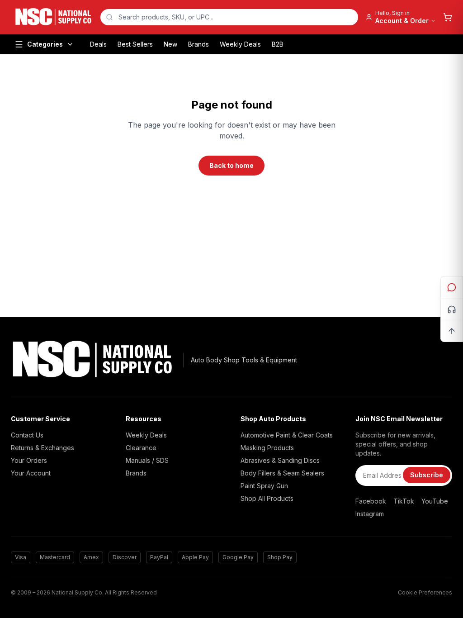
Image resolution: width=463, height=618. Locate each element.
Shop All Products (267, 498)
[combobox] (229, 17)
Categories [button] (45, 44)
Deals (98, 44)
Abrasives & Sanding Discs (280, 460)
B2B (277, 44)
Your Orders (29, 460)
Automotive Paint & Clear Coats (287, 435)
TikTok (403, 501)
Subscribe (426, 475)
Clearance (141, 448)
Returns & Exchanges (42, 448)
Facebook (370, 501)
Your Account (31, 473)
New (170, 44)
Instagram (369, 514)
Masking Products (267, 448)
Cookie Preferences (425, 592)
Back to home (231, 165)
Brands (198, 44)
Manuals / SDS (147, 460)
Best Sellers (135, 44)
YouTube (434, 501)
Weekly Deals (240, 44)
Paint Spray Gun (264, 486)
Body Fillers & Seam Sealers (282, 473)
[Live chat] (452, 287)
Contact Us (27, 435)
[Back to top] (452, 331)
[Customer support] (452, 309)
